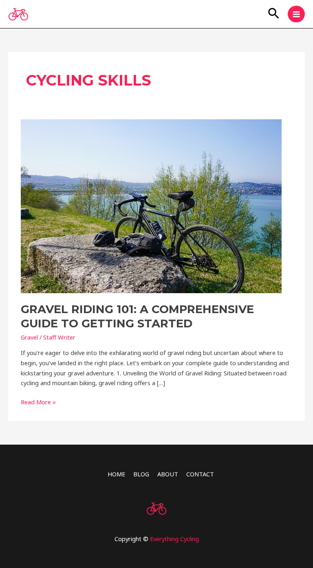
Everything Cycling (174, 539)
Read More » (38, 401)
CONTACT (200, 474)
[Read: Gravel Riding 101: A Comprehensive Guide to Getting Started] (151, 205)
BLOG (141, 474)
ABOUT (167, 474)
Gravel (29, 337)
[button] (274, 14)
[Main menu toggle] (296, 14)
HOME (116, 474)
